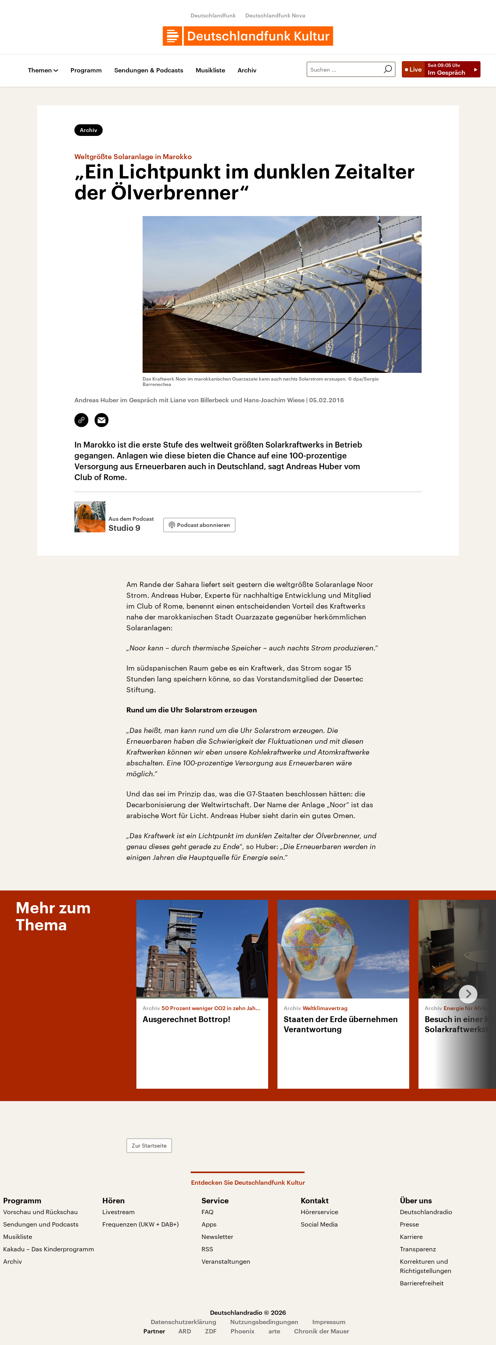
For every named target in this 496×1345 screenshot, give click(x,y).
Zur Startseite (149, 1145)
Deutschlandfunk (213, 15)
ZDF (211, 1331)
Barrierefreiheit (422, 1283)
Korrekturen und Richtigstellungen (425, 1266)
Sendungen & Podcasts (148, 70)
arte (274, 1331)
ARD (184, 1331)
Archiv (247, 70)
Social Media (319, 1224)
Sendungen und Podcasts (41, 1224)
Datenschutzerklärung (183, 1321)
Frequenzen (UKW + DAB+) (140, 1224)
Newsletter (217, 1236)
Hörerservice (319, 1211)
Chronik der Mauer (321, 1331)
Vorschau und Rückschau (40, 1211)
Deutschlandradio (426, 1211)
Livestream (118, 1211)
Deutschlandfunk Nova (275, 15)
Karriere (411, 1236)
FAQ (208, 1211)
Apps (209, 1224)
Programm (86, 70)
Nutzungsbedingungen (264, 1321)
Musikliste (210, 70)
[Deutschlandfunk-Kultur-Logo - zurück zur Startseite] (248, 36)
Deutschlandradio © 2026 (248, 1312)
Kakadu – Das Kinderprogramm (48, 1248)
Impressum (329, 1321)
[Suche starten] (388, 69)
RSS (207, 1248)
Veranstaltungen (226, 1261)
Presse (409, 1224)
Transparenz (418, 1248)
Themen (40, 70)
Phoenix (243, 1331)
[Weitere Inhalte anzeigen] (465, 994)
